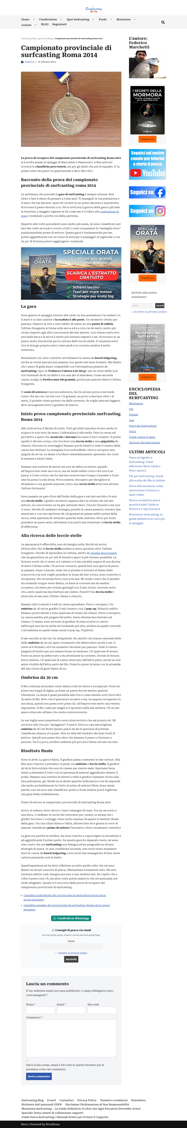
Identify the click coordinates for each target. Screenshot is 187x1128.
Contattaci (67, 1100)
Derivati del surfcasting (144, 442)
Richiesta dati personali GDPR (41, 1104)
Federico (29, 61)
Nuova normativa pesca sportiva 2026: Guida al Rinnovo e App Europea (144, 504)
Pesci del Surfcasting (143, 425)
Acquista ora (147, 139)
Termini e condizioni (114, 1100)
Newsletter (138, 1100)
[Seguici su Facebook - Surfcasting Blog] (147, 197)
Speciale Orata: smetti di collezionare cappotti (52, 1112)
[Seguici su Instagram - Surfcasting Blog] (147, 216)
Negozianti (59, 24)
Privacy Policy (87, 1100)
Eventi (51, 1100)
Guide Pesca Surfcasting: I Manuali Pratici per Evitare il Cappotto (65, 1117)
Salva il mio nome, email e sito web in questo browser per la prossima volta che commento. (65, 1067)
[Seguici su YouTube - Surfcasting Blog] (147, 178)
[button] (34, 19)
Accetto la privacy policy (72, 952)
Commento (34, 1017)
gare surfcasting (45, 38)
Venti (132, 431)
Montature (136, 403)
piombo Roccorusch (104, 553)
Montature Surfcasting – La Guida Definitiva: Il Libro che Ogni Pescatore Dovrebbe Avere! (81, 1108)
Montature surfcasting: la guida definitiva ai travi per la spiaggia (147, 519)
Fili (131, 409)
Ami (131, 420)
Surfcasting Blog (28, 38)
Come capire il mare (142, 437)
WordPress (53, 1124)
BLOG (45, 24)
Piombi (133, 414)
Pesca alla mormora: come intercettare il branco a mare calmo (146, 490)
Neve (24, 1124)
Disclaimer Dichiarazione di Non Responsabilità (97, 1104)
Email (71, 941)
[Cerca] (163, 22)
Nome (30, 1004)
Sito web (93, 1004)
